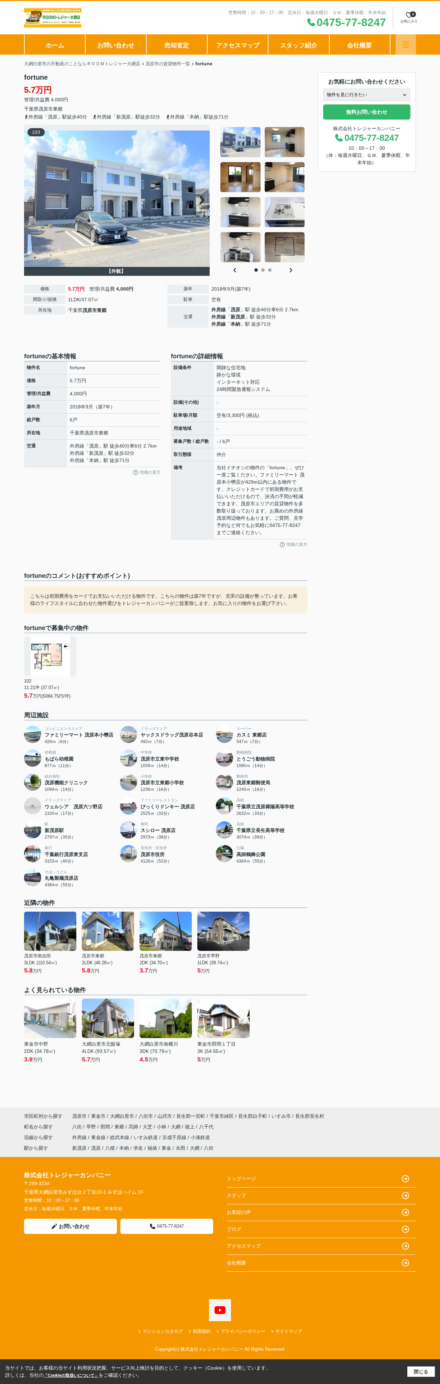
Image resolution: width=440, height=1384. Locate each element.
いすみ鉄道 (146, 1137)
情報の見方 (150, 472)
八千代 (206, 1126)
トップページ (241, 1178)
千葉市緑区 (222, 1116)
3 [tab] (270, 270)
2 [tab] (263, 270)
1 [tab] (256, 270)
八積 (110, 1148)
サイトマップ (288, 1331)
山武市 (164, 1116)
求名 (138, 1148)
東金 (166, 1148)
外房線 (218, 309)
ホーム (55, 45)
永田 (180, 1148)
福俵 (152, 1148)
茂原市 (45, 109)
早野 (91, 1126)
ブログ (234, 1229)
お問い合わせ (115, 45)
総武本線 (120, 1137)
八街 (77, 1126)
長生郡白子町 (252, 1116)
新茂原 (238, 316)
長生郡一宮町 (190, 1116)
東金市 (98, 1116)
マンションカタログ (163, 1331)
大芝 (148, 1126)
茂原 (235, 309)
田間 (105, 1126)
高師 (134, 1126)
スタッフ (236, 1195)
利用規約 (202, 1331)
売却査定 (176, 45)
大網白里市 (122, 1116)
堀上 (190, 1126)
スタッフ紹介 (298, 45)
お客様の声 (239, 1212)
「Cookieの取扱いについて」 (71, 1375)
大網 (176, 1126)
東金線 (99, 1137)
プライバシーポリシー (243, 1331)
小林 (162, 1126)
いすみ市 (281, 1116)
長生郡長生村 (309, 1116)
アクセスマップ (238, 45)
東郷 (58, 109)
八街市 (146, 1116)
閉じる (421, 1371)
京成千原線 (175, 1137)
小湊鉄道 (200, 1137)
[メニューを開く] (405, 44)
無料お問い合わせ (366, 112)
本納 (235, 324)
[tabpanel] (262, 195)
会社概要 (359, 45)
